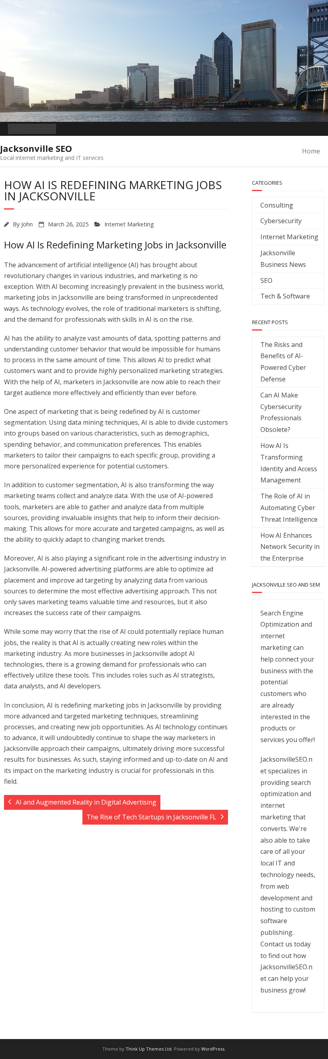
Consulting (276, 205)
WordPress (212, 1049)
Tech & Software (285, 296)
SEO (266, 280)
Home (311, 151)
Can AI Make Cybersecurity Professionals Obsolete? (281, 412)
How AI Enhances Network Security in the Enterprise (290, 547)
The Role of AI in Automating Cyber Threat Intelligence (289, 508)
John (27, 224)
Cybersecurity (281, 220)
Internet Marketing (129, 224)
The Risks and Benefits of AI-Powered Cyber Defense (283, 361)
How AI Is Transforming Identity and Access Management (288, 462)
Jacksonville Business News (283, 258)
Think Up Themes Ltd (149, 1049)
